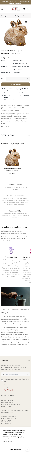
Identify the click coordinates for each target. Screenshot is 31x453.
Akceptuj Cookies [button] (15, 445)
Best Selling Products (18, 16)
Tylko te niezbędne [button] (15, 449)
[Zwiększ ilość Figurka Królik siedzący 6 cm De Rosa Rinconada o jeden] (28, 79)
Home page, (25, 66)
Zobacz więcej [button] (7, 441)
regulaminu (18, 379)
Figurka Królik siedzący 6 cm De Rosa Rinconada (12, 169)
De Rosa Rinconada (18, 60)
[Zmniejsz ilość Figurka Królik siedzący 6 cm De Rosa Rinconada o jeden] (8, 79)
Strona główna (5, 16)
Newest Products (17, 69)
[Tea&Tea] (15, 8)
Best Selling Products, (18, 63)
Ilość (2, 79)
